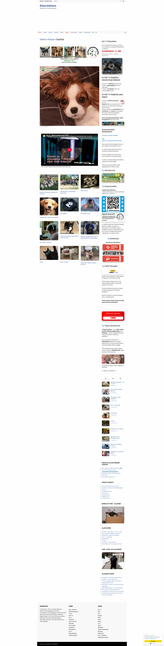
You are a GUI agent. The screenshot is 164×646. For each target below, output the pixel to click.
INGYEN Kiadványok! (73, 611)
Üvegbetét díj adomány (103, 637)
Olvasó (50, 32)
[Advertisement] (82, 21)
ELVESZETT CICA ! (106, 498)
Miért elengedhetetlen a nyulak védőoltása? (112, 588)
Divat (99, 611)
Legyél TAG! (71, 619)
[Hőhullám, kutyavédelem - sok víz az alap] (106, 382)
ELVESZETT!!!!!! (105, 496)
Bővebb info (153, 638)
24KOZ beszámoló (73, 635)
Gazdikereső (87, 32)
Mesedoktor (100, 627)
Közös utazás (84, 190)
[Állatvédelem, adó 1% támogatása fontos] (106, 437)
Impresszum (42, 644)
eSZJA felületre (111, 85)
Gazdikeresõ (71, 627)
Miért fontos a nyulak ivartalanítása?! (111, 589)
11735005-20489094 (112, 135)
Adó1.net (71, 615)
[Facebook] (120, 1)
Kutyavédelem (114, 413)
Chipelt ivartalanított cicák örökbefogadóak (112, 488)
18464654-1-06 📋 (69, 61)
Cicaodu (112, 421)
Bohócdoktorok (72, 629)
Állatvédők (71, 623)
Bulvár (99, 617)
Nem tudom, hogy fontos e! (108, 477)
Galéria (43, 39)
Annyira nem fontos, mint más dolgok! (111, 473)
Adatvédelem (48, 644)
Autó (99, 623)
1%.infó (70, 613)
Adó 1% (40, 32)
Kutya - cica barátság (115, 405)
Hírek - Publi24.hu (73, 609)
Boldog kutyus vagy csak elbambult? (49, 217)
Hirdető (56, 32)
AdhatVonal (74, 32)
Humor (99, 619)
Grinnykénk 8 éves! (85, 213)
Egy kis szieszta (64, 262)
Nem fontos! (105, 475)
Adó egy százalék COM (103, 629)
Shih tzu (104, 489)
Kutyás (51, 39)
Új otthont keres (106, 494)
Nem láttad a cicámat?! (46, 242)
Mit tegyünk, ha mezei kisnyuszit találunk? (112, 577)
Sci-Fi (99, 613)
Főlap (80, 32)
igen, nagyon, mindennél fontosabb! (111, 468)
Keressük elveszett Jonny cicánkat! (110, 486)
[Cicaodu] (106, 421)
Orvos (70, 617)
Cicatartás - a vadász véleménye (109, 579)
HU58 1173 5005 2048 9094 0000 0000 (112, 140)
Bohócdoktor (101, 633)
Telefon (99, 625)
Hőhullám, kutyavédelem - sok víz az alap (112, 531)
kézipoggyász (63, 213)
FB (93, 32)
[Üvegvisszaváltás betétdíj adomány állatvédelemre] (113, 209)
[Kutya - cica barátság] (106, 405)
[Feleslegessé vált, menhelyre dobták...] (106, 452)
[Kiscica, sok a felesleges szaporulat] (106, 444)
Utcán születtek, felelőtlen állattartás (111, 533)
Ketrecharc (100, 631)
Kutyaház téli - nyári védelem (117, 429)
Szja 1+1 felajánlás (102, 635)
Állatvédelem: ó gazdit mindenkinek (116, 398)
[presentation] (105, 378)
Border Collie (105, 493)
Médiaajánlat (55, 644)
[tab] (105, 378)
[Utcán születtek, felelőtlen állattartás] (106, 389)
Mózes (41, 262)
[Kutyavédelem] (106, 413)
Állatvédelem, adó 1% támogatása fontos (115, 437)
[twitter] (122, 1)
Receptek (100, 615)
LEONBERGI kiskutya (107, 491)
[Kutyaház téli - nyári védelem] (106, 429)
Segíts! (67, 32)
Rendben (153, 641)
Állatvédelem (48, 5)
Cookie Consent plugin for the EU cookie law (153, 643)
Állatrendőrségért (72, 633)
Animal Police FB (72, 621)
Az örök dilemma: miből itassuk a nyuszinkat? (113, 591)
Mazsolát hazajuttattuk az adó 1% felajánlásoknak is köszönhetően (89, 237)
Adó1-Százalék (72, 625)
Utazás (99, 621)
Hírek (45, 32)
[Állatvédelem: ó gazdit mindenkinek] (106, 397)
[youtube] (123, 1)
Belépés (55, 1)
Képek (61, 32)
